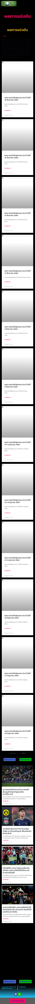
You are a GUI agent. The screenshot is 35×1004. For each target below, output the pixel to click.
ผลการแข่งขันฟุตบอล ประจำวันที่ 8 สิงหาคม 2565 (17, 327)
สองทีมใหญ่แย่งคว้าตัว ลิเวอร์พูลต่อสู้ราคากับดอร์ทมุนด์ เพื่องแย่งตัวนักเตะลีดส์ (17, 831)
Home (4, 36)
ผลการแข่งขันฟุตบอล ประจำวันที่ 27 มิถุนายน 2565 (17, 674)
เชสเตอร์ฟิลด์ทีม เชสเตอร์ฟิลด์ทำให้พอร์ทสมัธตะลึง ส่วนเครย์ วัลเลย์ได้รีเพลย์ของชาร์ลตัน (17, 909)
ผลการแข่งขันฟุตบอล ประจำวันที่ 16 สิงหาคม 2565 (17, 156)
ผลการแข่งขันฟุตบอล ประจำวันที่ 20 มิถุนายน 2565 (17, 732)
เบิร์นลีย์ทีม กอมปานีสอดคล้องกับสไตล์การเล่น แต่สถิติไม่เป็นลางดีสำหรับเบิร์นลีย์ (16, 870)
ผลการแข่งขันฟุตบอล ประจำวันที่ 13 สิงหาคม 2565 (17, 272)
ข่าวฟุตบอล (22, 987)
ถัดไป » (24, 753)
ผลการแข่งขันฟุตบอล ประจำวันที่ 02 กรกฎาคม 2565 (17, 501)
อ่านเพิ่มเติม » (7, 110)
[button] (32, 4)
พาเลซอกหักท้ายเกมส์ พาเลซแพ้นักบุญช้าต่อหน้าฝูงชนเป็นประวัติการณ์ (16, 791)
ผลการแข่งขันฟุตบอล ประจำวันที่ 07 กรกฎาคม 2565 (17, 443)
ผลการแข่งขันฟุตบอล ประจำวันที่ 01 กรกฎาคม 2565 (17, 558)
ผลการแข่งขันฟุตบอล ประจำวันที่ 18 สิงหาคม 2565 (17, 98)
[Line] (19, 994)
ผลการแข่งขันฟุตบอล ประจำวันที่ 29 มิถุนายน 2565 (17, 616)
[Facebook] (15, 994)
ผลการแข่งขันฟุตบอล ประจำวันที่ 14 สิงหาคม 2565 (17, 214)
